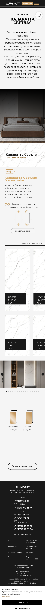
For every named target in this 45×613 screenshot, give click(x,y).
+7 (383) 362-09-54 (23, 529)
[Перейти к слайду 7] (19, 391)
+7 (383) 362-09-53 (23, 526)
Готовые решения (15, 552)
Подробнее (6, 596)
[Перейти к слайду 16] (38, 391)
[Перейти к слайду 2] (8, 391)
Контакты (29, 552)
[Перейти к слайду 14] (34, 391)
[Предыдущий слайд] (2, 374)
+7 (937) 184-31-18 (23, 508)
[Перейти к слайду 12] (30, 391)
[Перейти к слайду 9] (23, 391)
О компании (12, 546)
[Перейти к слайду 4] (12, 391)
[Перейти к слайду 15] (36, 391)
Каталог (11, 540)
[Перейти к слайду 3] (10, 391)
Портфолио (12, 557)
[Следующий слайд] (43, 374)
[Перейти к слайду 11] (27, 391)
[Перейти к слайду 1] (6, 391)
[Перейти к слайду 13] (32, 391)
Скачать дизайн (23, 231)
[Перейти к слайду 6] (17, 391)
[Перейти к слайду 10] (25, 391)
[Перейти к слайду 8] (21, 391)
